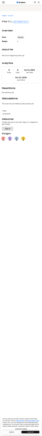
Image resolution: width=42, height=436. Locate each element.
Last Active (21, 80)
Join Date (29, 72)
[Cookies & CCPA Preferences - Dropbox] (21, 425)
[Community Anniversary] (23, 138)
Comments (6, 114)
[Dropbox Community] (21, 2)
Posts (9, 72)
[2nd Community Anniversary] (17, 138)
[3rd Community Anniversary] (10, 138)
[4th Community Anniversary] (3, 138)
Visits (18, 72)
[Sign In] (39, 2)
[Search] (35, 2)
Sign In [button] (7, 129)
